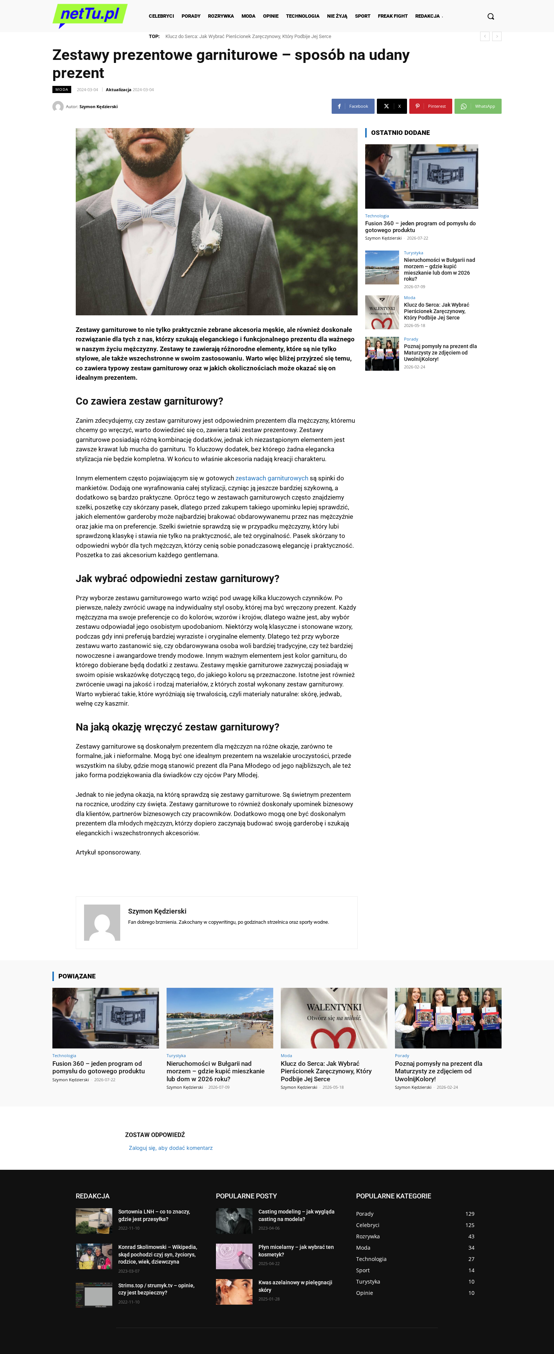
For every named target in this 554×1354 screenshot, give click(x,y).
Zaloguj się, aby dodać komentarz (171, 1148)
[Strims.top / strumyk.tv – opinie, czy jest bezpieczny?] (94, 1295)
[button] (491, 16)
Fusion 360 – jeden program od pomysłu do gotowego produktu (98, 1067)
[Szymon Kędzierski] (59, 106)
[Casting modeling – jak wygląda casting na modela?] (234, 1221)
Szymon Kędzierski (99, 106)
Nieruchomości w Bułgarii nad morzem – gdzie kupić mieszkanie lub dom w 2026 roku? (439, 269)
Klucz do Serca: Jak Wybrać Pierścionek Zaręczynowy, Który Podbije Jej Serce (436, 311)
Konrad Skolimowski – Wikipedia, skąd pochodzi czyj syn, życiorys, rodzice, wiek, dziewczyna (157, 1254)
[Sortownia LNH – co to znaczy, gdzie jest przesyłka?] (94, 1221)
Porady (411, 339)
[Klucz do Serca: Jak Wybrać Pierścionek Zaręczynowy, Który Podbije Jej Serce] (382, 312)
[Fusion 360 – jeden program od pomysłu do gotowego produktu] (421, 176)
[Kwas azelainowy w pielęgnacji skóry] (234, 1292)
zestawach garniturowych (272, 478)
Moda (61, 89)
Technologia (377, 216)
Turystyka (413, 253)
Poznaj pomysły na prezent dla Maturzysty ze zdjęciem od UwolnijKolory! (249, 36)
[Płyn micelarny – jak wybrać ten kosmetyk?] (234, 1256)
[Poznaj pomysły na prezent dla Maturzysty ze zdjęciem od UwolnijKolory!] (382, 354)
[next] (497, 36)
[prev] (485, 36)
